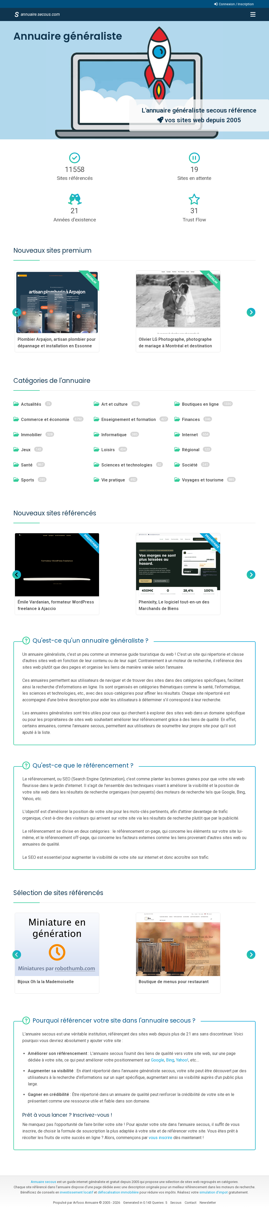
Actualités (31, 404)
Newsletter (208, 1203)
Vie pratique (113, 480)
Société (190, 465)
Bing (170, 1060)
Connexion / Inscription (236, 4)
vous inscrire (160, 1137)
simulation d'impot (213, 1192)
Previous (16, 317)
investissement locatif (76, 1192)
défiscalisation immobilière (118, 1192)
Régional (190, 449)
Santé (27, 465)
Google (157, 1060)
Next (250, 317)
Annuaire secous (43, 1182)
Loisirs (108, 449)
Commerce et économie (45, 419)
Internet (190, 434)
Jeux (25, 449)
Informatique (114, 434)
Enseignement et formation (128, 419)
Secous (176, 1203)
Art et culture (114, 404)
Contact (190, 1203)
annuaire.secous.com (40, 14)
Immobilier (31, 434)
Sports (27, 480)
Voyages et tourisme (203, 480)
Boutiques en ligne (200, 404)
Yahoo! (182, 1060)
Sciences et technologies (126, 465)
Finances (191, 419)
